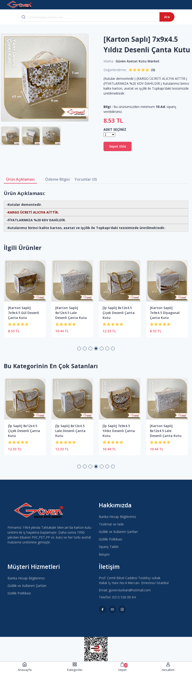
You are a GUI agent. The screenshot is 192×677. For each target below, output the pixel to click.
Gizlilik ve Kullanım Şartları (118, 531)
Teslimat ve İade (111, 524)
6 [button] (107, 348)
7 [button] (113, 348)
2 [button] (85, 348)
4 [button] (96, 348)
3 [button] (90, 348)
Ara (167, 17)
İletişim (104, 554)
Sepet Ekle (117, 146)
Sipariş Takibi (108, 546)
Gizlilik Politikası (110, 539)
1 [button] (79, 348)
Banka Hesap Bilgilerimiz (117, 516)
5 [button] (101, 348)
